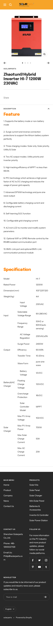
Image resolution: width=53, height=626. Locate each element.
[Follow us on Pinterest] (32, 567)
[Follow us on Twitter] (39, 560)
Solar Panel (34, 490)
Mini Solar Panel (36, 501)
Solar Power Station (38, 520)
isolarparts (10, 69)
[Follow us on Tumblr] (46, 567)
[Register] (45, 597)
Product (7, 490)
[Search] (10, 4)
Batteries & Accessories (35, 508)
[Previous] (5, 63)
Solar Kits (33, 485)
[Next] (48, 63)
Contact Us (9, 506)
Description (10, 109)
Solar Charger (35, 495)
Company (8, 495)
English (8, 609)
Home (6, 485)
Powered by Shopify (24, 617)
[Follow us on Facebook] (32, 560)
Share (6, 97)
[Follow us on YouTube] (39, 567)
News (6, 501)
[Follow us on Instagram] (46, 560)
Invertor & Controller (39, 515)
